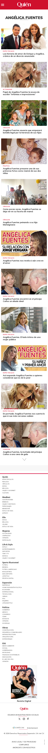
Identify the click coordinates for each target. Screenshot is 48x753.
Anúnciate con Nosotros (24, 748)
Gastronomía (7, 499)
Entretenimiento (8, 549)
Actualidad (7, 89)
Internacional (8, 592)
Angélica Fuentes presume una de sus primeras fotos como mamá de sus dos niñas (22, 170)
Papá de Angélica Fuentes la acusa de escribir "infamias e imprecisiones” (21, 93)
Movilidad (6, 652)
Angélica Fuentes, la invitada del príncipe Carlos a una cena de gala (22, 453)
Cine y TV (5, 553)
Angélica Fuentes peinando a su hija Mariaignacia (20, 223)
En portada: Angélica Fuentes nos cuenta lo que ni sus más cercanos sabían (24, 414)
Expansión (7, 582)
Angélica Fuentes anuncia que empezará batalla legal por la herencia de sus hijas (22, 131)
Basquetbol (7, 571)
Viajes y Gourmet (8, 490)
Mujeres (6, 531)
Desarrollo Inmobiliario (12, 632)
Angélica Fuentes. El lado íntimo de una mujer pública (21, 338)
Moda (4, 486)
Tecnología (7, 594)
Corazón (6, 449)
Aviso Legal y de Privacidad (24, 742)
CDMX (4, 616)
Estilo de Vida (7, 511)
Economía (6, 589)
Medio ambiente (8, 646)
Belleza (5, 488)
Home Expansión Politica (12, 587)
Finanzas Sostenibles (10, 655)
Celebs (5, 524)
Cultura (5, 493)
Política (6, 166)
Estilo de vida (7, 526)
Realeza (5, 481)
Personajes (6, 506)
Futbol (5, 565)
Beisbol (5, 567)
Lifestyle (5, 576)
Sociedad (6, 623)
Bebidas (5, 502)
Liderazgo (6, 535)
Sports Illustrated (10, 562)
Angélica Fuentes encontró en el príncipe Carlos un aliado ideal (22, 300)
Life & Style (7, 544)
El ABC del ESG (7, 659)
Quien (19, 719)
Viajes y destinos (8, 504)
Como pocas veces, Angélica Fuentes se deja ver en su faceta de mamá (22, 210)
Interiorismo (7, 639)
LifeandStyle (7, 603)
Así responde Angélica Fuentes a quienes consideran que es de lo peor (22, 376)
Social (5, 648)
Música (5, 556)
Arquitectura (7, 637)
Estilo (4, 547)
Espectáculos (8, 51)
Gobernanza (7, 650)
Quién (5, 477)
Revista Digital (8, 578)
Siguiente (24, 459)
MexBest (6, 497)
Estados (5, 619)
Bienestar (6, 508)
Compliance (24, 745)
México (5, 612)
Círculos (6, 127)
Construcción (8, 630)
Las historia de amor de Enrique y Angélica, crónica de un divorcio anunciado (23, 55)
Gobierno (6, 610)
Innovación (6, 657)
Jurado (5, 513)
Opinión (5, 538)
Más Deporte (7, 574)
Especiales (6, 540)
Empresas (6, 585)
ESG (4, 643)
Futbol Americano (9, 569)
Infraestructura (9, 634)
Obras (4, 596)
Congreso (6, 614)
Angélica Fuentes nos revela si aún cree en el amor (23, 261)
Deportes (6, 551)
